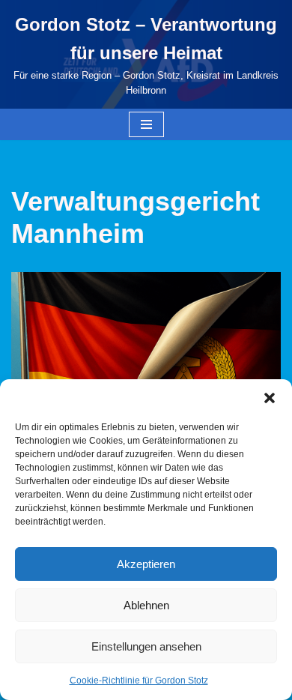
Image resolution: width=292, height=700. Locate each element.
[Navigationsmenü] (146, 124)
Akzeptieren (146, 564)
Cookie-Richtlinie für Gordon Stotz (139, 680)
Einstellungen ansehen (146, 646)
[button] (269, 397)
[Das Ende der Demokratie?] (146, 362)
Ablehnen (146, 605)
